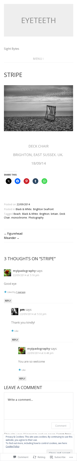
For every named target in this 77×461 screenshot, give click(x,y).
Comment (60, 425)
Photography (36, 217)
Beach (17, 213)
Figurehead (14, 234)
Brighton (44, 213)
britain (54, 213)
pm (22, 310)
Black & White (24, 209)
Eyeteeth (38, 20)
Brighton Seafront (43, 209)
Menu (37, 59)
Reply (8, 300)
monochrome (19, 217)
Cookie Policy (12, 446)
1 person (20, 292)
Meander (10, 238)
